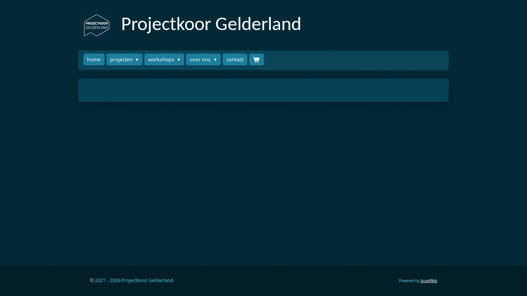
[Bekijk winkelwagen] (256, 60)
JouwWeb (429, 280)
